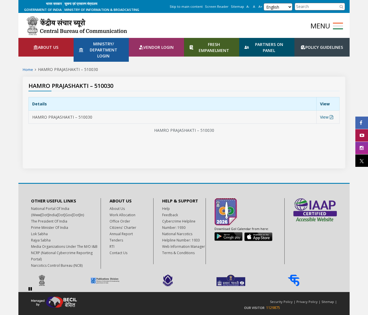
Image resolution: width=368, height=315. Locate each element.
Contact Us (118, 252)
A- (248, 6)
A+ (260, 6)
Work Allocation (122, 214)
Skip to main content (186, 6)
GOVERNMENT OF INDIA (43, 9)
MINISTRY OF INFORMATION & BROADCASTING (101, 9)
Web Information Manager (183, 246)
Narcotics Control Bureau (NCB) (57, 265)
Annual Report (121, 233)
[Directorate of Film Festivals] (184, 280)
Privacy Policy (307, 301)
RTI (112, 246)
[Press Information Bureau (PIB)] (58, 280)
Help (166, 208)
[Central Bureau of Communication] (76, 26)
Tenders (116, 240)
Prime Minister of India (49, 227)
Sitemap (237, 6)
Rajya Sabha (41, 240)
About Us (117, 208)
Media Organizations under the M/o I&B (64, 246)
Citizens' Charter (123, 227)
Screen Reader (217, 6)
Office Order (120, 221)
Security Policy (281, 301)
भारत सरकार (54, 3)
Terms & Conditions (178, 252)
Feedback (170, 214)
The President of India (49, 221)
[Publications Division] (121, 280)
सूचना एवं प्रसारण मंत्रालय (80, 3)
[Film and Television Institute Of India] (310, 280)
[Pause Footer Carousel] (30, 289)
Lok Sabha (39, 233)
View (325, 117)
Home (28, 69)
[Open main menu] (338, 26)
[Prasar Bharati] (247, 280)
